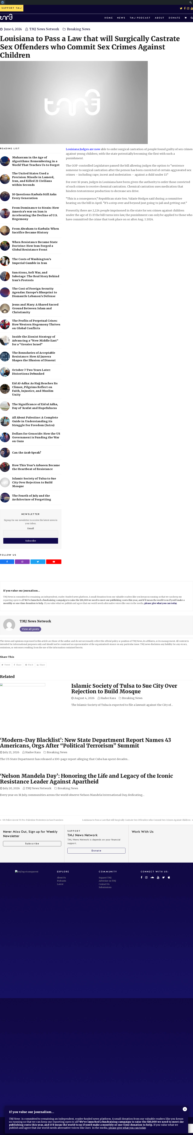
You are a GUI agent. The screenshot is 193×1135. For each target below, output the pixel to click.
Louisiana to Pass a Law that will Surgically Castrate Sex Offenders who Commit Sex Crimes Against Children (136, 820)
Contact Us (104, 884)
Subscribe (32, 843)
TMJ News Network (44, 29)
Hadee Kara (108, 698)
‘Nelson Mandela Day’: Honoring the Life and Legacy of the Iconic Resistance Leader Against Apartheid (86, 779)
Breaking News (78, 29)
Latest (60, 884)
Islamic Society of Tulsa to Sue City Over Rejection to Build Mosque (124, 689)
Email (30, 528)
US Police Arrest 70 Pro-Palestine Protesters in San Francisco (32, 820)
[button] (185, 18)
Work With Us (142, 832)
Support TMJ (105, 877)
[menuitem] (2, 2)
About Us (61, 877)
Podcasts (61, 881)
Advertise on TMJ (107, 881)
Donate (96, 850)
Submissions (105, 887)
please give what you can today (160, 603)
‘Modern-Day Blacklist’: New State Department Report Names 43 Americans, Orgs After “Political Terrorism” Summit (85, 743)
